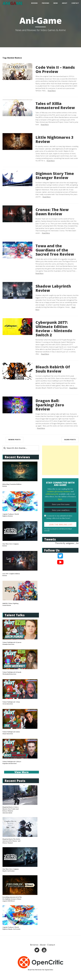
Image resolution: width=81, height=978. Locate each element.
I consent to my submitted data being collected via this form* (59, 517)
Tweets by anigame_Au (66, 543)
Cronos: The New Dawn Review (52, 211)
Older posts (70, 440)
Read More (52, 91)
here (60, 499)
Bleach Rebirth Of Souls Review (53, 369)
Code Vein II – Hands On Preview (55, 69)
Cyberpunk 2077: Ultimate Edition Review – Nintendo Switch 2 (54, 329)
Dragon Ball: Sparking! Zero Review (50, 405)
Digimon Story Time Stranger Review (55, 175)
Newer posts (14, 440)
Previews (45, 3)
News (55, 3)
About (64, 3)
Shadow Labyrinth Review (53, 288)
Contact (75, 3)
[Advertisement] (60, 460)
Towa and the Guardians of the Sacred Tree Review (55, 250)
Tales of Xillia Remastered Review (55, 105)
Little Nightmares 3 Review (54, 139)
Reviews (34, 3)
